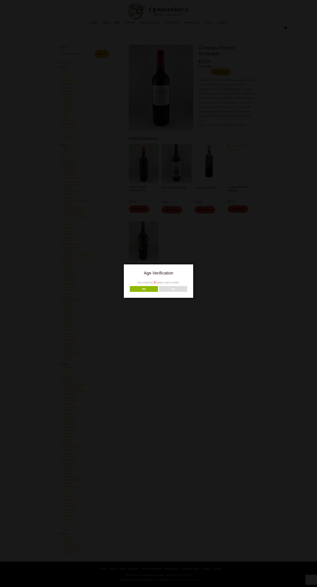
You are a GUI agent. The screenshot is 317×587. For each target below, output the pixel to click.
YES (144, 289)
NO (173, 289)
